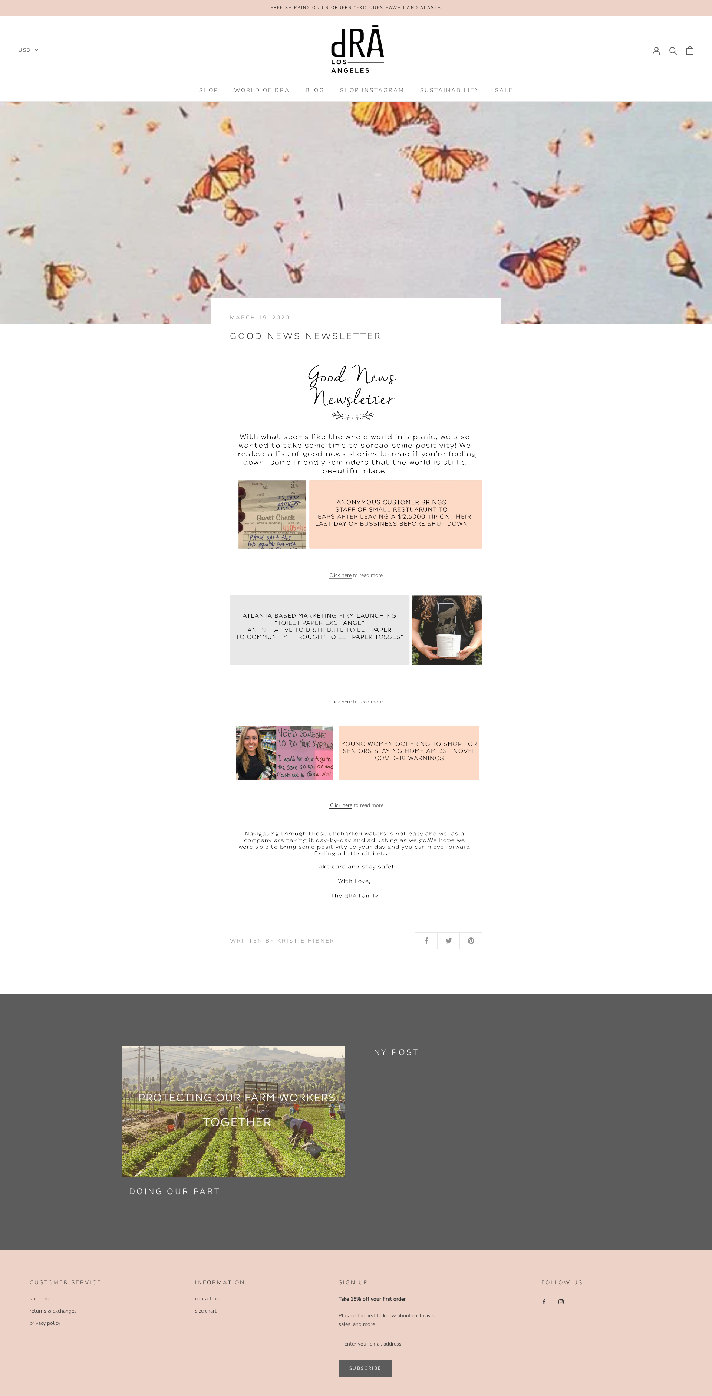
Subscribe (365, 1368)
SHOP (208, 90)
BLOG (315, 90)
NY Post (396, 1052)
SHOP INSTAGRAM (372, 90)
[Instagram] (561, 1301)
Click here (340, 575)
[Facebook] (544, 1301)
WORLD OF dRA (262, 90)
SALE (504, 90)
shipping (39, 1298)
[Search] (673, 50)
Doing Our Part (175, 1191)
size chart (206, 1310)
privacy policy (45, 1323)
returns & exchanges (53, 1310)
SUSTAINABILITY (449, 90)
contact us (207, 1298)
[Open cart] (689, 50)
